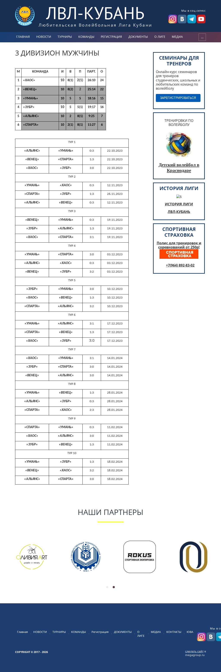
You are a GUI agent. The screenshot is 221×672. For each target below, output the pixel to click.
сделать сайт (194, 651)
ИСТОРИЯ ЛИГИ (179, 204)
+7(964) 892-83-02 (180, 265)
